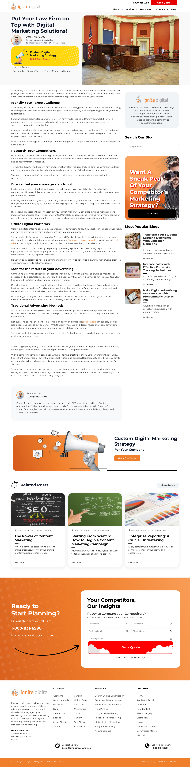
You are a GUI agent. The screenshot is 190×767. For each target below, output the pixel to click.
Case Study (59, 713)
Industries (79, 704)
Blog (173, 9)
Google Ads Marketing (106, 713)
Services (129, 9)
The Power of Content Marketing (34, 538)
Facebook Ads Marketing (108, 718)
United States (81, 700)
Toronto (78, 713)
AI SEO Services (103, 731)
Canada (78, 696)
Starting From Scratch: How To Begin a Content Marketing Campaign (92, 540)
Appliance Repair (145, 700)
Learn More (152, 213)
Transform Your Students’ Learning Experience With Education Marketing (160, 239)
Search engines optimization (82, 240)
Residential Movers (147, 726)
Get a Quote (163, 3)
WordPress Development (108, 704)
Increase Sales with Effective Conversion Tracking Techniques (157, 267)
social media (89, 322)
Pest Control (143, 709)
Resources (145, 9)
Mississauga (80, 709)
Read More (148, 258)
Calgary (78, 718)
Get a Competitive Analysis (76, 748)
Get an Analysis (61, 700)
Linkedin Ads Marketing (107, 722)
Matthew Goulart (25, 530)
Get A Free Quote (127, 458)
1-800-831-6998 (141, 3)
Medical (141, 735)
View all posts (168, 485)
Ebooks (57, 718)
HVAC (140, 696)
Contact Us (162, 9)
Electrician (142, 718)
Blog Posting (101, 709)
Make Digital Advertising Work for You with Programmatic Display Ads (160, 295)
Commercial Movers (147, 731)
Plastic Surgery (144, 713)
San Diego (79, 722)
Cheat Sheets (60, 722)
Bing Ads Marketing (105, 726)
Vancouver (79, 726)
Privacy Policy (148, 761)
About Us (118, 9)
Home (16, 67)
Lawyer (140, 722)
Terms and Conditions (167, 761)
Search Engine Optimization (109, 696)
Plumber (141, 704)
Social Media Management (109, 700)
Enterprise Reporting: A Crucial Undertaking (148, 538)
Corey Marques (35, 36)
